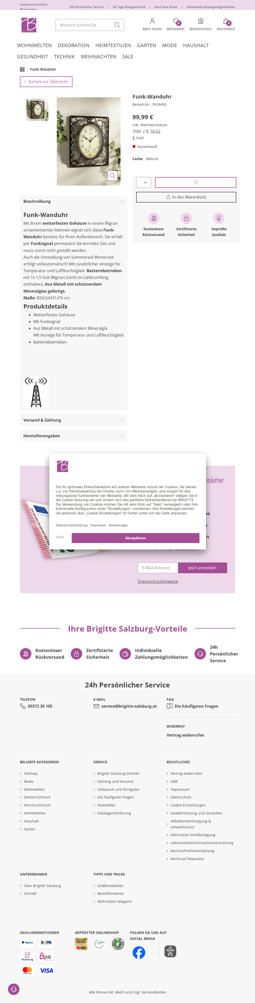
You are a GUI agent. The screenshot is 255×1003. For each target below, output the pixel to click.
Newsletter (106, 805)
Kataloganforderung (114, 813)
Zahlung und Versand (115, 781)
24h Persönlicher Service (86, 7)
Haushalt (31, 821)
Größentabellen (110, 885)
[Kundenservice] (13, 989)
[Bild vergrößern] (113, 176)
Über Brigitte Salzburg (42, 885)
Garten (29, 829)
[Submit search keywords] (117, 25)
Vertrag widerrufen (185, 735)
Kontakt (30, 893)
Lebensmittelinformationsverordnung (202, 842)
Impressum (180, 789)
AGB (174, 781)
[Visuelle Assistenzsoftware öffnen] (168, 951)
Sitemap (31, 773)
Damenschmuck (37, 797)
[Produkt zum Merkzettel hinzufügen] (195, 182)
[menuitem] (34, 45)
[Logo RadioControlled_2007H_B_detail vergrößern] (35, 392)
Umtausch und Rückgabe (118, 789)
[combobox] (90, 25)
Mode (28, 781)
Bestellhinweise (110, 893)
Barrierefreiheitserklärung (192, 850)
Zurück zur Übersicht (48, 81)
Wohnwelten (34, 789)
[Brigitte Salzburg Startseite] (28, 25)
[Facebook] (139, 953)
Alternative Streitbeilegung (193, 834)
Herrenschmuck (37, 805)
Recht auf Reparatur (187, 858)
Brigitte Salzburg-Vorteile (118, 773)
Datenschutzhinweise (158, 581)
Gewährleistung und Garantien (196, 813)
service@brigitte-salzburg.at (129, 706)
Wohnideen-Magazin (114, 901)
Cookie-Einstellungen (188, 805)
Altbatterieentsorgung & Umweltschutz (191, 824)
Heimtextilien (35, 813)
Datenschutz (181, 797)
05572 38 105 (40, 706)
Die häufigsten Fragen (196, 706)
